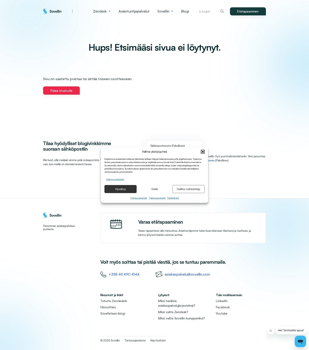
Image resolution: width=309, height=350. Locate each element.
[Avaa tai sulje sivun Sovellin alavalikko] (172, 11)
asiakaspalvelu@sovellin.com (187, 274)
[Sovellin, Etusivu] (57, 11)
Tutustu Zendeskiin (113, 301)
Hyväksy (120, 189)
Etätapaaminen (248, 11)
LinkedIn (221, 301)
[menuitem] (102, 11)
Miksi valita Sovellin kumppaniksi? (181, 318)
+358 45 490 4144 (124, 274)
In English (204, 11)
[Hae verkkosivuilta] (222, 11)
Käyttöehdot (173, 198)
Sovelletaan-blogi (112, 313)
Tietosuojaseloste (138, 198)
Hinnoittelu (108, 307)
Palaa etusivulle (61, 91)
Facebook (223, 307)
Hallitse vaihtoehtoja (188, 189)
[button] (203, 152)
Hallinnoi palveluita (115, 179)
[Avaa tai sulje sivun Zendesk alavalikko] (110, 11)
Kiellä (154, 189)
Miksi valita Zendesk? (173, 312)
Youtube (221, 313)
